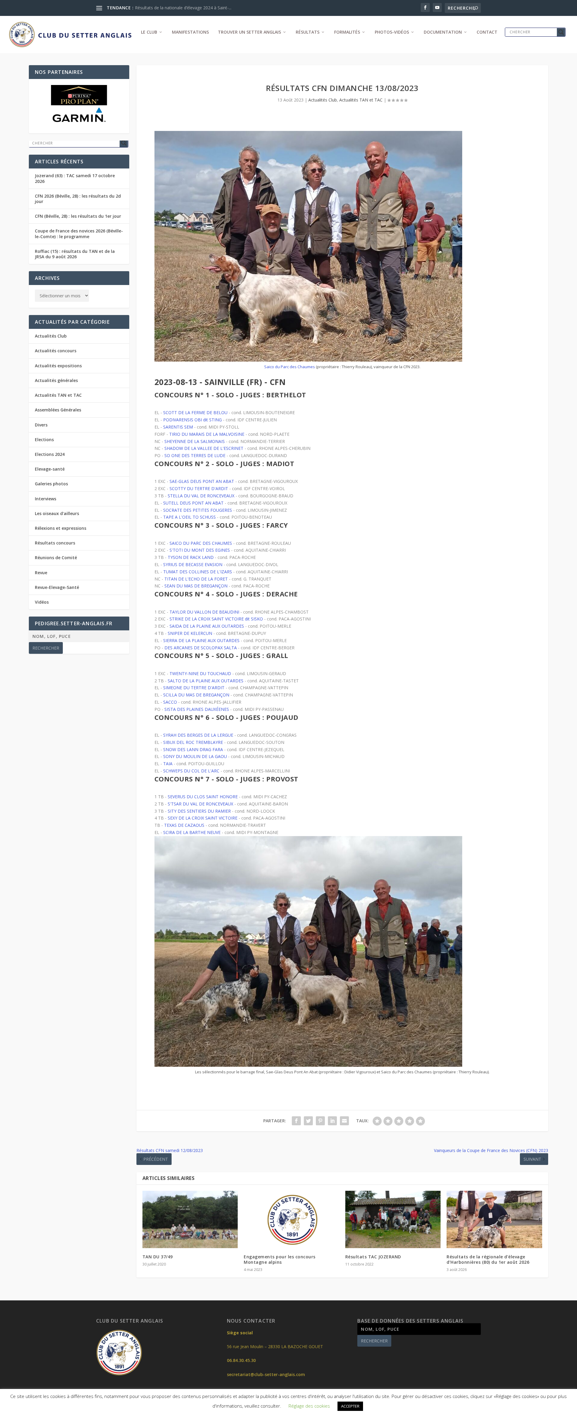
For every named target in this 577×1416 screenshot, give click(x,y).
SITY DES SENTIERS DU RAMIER (199, 811)
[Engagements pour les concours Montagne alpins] (291, 1219)
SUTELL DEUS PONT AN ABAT (193, 503)
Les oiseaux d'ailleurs (57, 513)
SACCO (170, 702)
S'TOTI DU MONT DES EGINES (199, 550)
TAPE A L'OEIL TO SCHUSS (189, 517)
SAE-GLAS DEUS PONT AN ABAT (201, 481)
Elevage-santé (50, 469)
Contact (487, 32)
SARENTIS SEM (178, 427)
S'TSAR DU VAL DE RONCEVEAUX (200, 804)
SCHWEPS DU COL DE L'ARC (191, 771)
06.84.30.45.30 (241, 1360)
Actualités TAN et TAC (361, 100)
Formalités (347, 32)
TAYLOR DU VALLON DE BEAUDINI (204, 612)
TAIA (167, 763)
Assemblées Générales (58, 410)
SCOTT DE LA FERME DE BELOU (195, 412)
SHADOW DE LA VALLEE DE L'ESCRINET (203, 448)
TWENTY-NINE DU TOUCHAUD (200, 673)
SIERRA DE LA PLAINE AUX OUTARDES (201, 640)
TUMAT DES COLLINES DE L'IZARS (197, 572)
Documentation (443, 32)
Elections (44, 439)
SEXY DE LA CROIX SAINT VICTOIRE (202, 818)
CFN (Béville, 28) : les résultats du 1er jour (78, 216)
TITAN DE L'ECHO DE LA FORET (196, 579)
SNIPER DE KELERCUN (190, 633)
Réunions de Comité (56, 557)
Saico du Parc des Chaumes (289, 366)
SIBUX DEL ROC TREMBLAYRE (193, 742)
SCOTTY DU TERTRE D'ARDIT (198, 488)
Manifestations (190, 32)
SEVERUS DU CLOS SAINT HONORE (203, 796)
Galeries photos (51, 484)
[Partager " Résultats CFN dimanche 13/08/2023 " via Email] (344, 1121)
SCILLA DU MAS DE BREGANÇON (196, 695)
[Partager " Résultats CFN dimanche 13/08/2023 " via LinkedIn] (332, 1121)
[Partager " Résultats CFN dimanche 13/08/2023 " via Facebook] (296, 1121)
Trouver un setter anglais (249, 32)
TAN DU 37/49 (157, 1257)
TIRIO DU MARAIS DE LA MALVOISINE (206, 434)
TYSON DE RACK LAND (191, 557)
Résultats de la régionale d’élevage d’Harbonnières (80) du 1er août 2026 (488, 1259)
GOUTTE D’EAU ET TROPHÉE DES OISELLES (178, 8)
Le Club (149, 32)
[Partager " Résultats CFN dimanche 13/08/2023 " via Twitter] (308, 1121)
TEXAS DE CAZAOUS (184, 825)
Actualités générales (56, 380)
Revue (41, 572)
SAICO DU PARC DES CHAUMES (200, 543)
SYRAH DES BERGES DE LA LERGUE (198, 735)
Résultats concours (55, 543)
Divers (41, 425)
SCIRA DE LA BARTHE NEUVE (192, 832)
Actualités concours (55, 350)
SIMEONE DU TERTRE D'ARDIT (193, 687)
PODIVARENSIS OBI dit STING (192, 420)
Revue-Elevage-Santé (57, 587)
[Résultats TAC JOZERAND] (393, 1219)
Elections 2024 (50, 454)
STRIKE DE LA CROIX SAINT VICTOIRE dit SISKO (216, 619)
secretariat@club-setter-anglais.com (266, 1374)
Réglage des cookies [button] (309, 1406)
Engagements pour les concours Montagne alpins (280, 1259)
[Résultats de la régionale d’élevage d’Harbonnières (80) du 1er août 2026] (494, 1219)
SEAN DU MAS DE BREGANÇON (195, 586)
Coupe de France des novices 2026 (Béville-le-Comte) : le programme (79, 233)
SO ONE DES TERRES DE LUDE (194, 455)
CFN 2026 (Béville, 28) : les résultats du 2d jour (78, 198)
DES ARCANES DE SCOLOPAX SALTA (200, 647)
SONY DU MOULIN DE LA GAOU (195, 756)
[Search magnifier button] (561, 32)
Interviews (45, 499)
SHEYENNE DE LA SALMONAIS (194, 441)
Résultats (307, 32)
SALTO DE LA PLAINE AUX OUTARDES (205, 681)
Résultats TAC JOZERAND (373, 1257)
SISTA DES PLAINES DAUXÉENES (196, 709)
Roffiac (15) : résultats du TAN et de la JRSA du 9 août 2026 (75, 253)
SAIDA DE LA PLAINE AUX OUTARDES (206, 626)
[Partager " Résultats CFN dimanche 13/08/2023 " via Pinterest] (320, 1121)
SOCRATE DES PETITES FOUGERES (197, 510)
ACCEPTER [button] (350, 1406)
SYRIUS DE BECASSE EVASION (192, 564)
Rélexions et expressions (60, 528)
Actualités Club (322, 100)
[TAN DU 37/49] (190, 1219)
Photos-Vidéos (392, 32)
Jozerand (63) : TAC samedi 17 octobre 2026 (75, 178)
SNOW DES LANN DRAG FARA (193, 749)
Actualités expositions (58, 365)
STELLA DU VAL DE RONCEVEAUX (201, 496)
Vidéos (42, 602)
